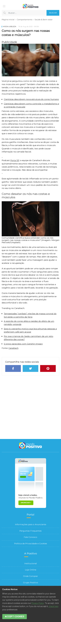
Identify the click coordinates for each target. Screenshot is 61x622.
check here (53, 606)
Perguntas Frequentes (30, 531)
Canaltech (13, 348)
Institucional (30, 563)
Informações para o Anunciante (30, 524)
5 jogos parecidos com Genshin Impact (23, 344)
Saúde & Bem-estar (43, 19)
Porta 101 (14, 160)
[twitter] (30, 368)
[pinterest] (48, 368)
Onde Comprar (30, 576)
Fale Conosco (30, 537)
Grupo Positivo (30, 582)
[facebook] (13, 368)
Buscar (53, 13)
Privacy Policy (37, 603)
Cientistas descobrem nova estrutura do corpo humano (31, 99)
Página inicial (8, 19)
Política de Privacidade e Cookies (30, 543)
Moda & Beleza (9, 26)
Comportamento (24, 19)
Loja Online (30, 569)
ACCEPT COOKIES (14, 616)
